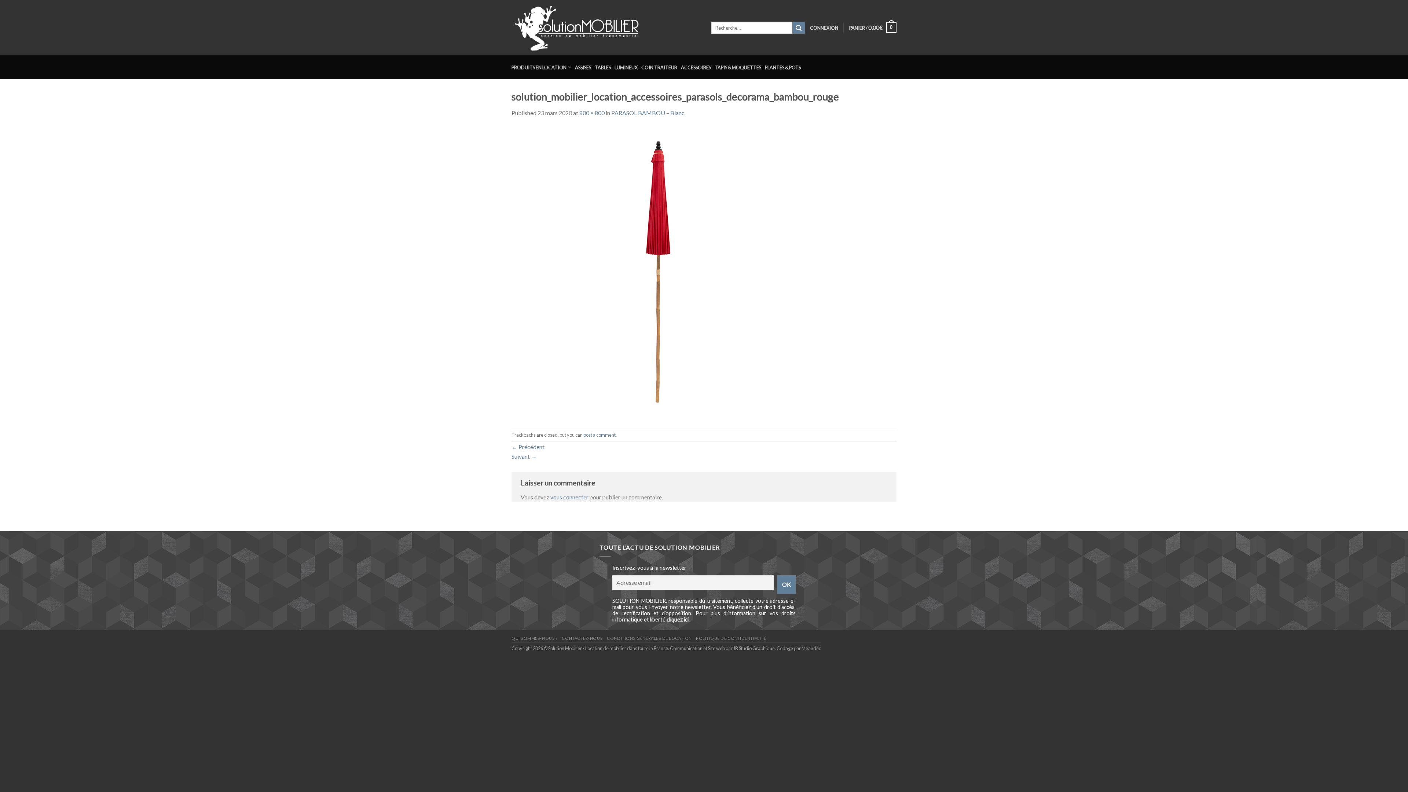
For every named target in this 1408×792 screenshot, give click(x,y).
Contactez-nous (582, 638)
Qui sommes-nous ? (534, 638)
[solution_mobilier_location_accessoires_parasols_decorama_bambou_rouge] (658, 272)
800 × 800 (592, 112)
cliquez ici (678, 619)
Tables (603, 67)
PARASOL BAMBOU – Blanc (648, 112)
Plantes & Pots (783, 67)
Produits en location (538, 67)
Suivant (524, 456)
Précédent (527, 446)
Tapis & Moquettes (738, 67)
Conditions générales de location (649, 638)
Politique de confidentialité (731, 638)
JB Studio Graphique (754, 648)
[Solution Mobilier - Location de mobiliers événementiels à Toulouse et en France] (605, 27)
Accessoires (696, 67)
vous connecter (569, 497)
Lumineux (626, 67)
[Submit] (798, 28)
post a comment (599, 435)
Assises (583, 67)
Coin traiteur (659, 67)
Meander (811, 648)
